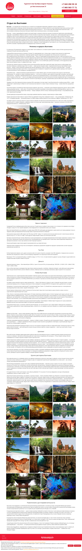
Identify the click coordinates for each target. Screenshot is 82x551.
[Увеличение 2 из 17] (51, 106)
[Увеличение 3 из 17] (74, 106)
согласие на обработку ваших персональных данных (32, 542)
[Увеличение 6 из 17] (74, 124)
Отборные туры (28, 16)
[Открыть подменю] (70, 16)
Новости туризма (37, 16)
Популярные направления (57, 16)
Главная (13, 16)
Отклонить (77, 545)
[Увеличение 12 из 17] (74, 160)
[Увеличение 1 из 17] (27, 106)
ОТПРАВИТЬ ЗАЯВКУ (69, 10)
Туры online (19, 16)
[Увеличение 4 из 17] (27, 124)
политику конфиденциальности (30, 549)
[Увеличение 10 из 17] (27, 160)
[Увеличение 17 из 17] (74, 195)
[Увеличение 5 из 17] (51, 124)
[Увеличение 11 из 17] (51, 160)
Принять (71, 545)
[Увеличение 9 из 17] (74, 142)
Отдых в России (46, 16)
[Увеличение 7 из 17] (27, 142)
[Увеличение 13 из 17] (27, 177)
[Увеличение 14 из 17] (51, 177)
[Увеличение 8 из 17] (51, 142)
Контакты (67, 16)
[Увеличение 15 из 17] (74, 177)
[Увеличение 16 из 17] (39, 195)
